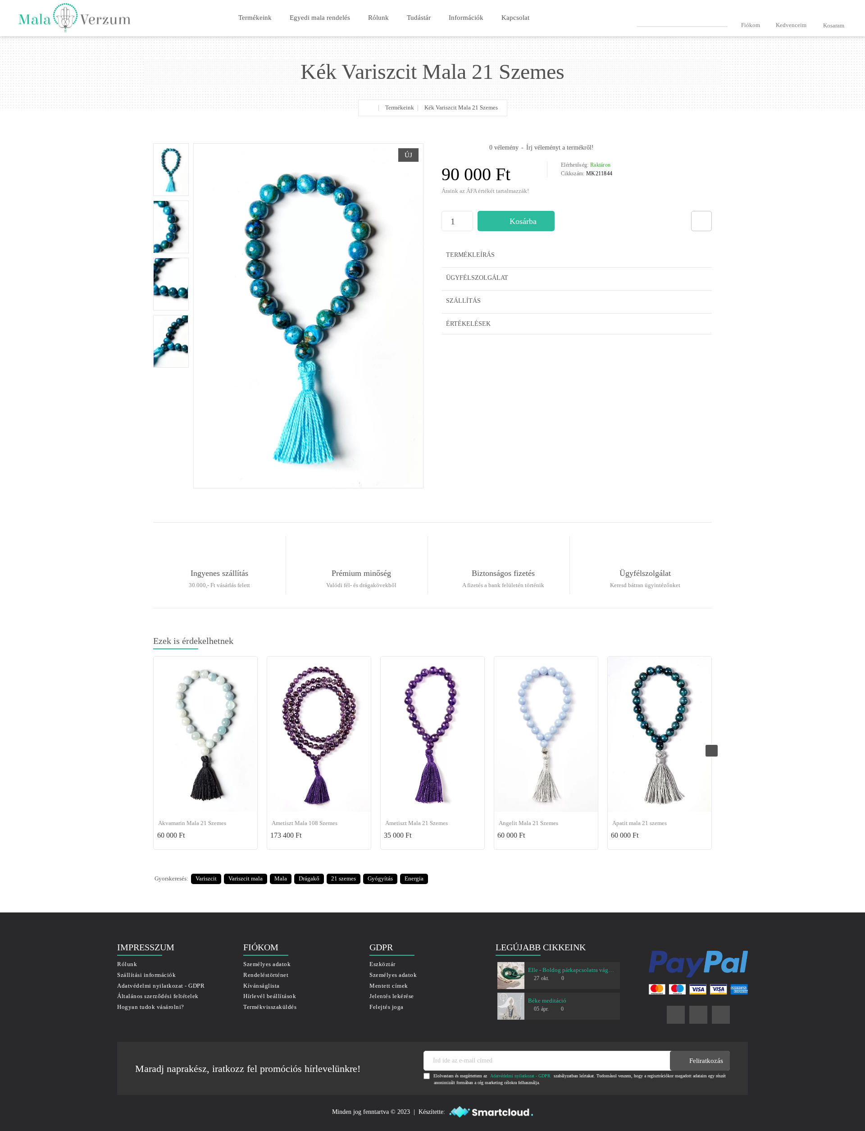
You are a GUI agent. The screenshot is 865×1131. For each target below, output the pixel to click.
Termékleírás (470, 254)
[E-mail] (721, 1015)
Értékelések (468, 323)
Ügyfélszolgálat (477, 277)
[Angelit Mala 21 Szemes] (546, 734)
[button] (516, 221)
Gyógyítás (380, 878)
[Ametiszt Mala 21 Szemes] (432, 734)
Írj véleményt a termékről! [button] (560, 147)
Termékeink (399, 107)
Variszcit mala (245, 878)
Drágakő (309, 878)
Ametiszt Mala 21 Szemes (416, 823)
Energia (414, 878)
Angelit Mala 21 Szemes (528, 823)
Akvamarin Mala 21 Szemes (192, 823)
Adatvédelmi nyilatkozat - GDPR (520, 1075)
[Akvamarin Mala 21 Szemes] (205, 734)
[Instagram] (698, 1015)
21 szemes (343, 878)
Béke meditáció (547, 1000)
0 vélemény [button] (504, 147)
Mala (280, 878)
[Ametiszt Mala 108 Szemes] (319, 734)
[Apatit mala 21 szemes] (659, 734)
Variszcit (206, 878)
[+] (468, 216)
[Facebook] (676, 1015)
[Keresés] (724, 17)
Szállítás (463, 300)
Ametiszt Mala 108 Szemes (304, 823)
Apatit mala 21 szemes (639, 823)
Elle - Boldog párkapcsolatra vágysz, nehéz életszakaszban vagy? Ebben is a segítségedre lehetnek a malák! (572, 970)
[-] (468, 226)
